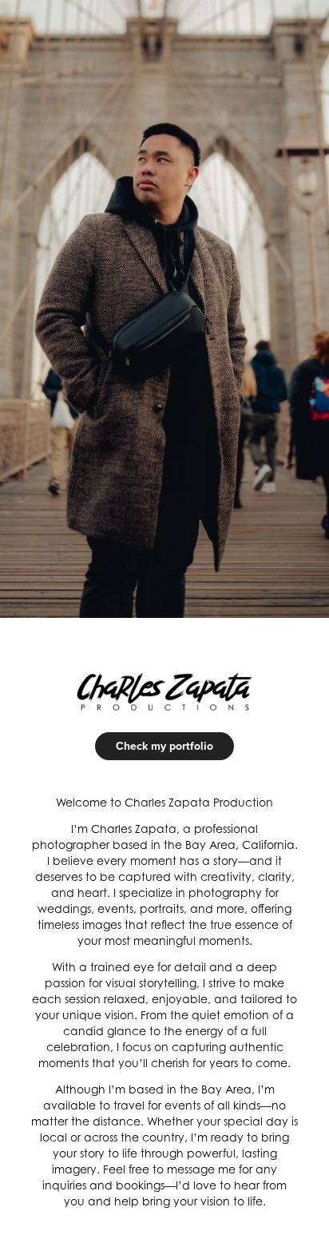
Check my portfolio (164, 746)
